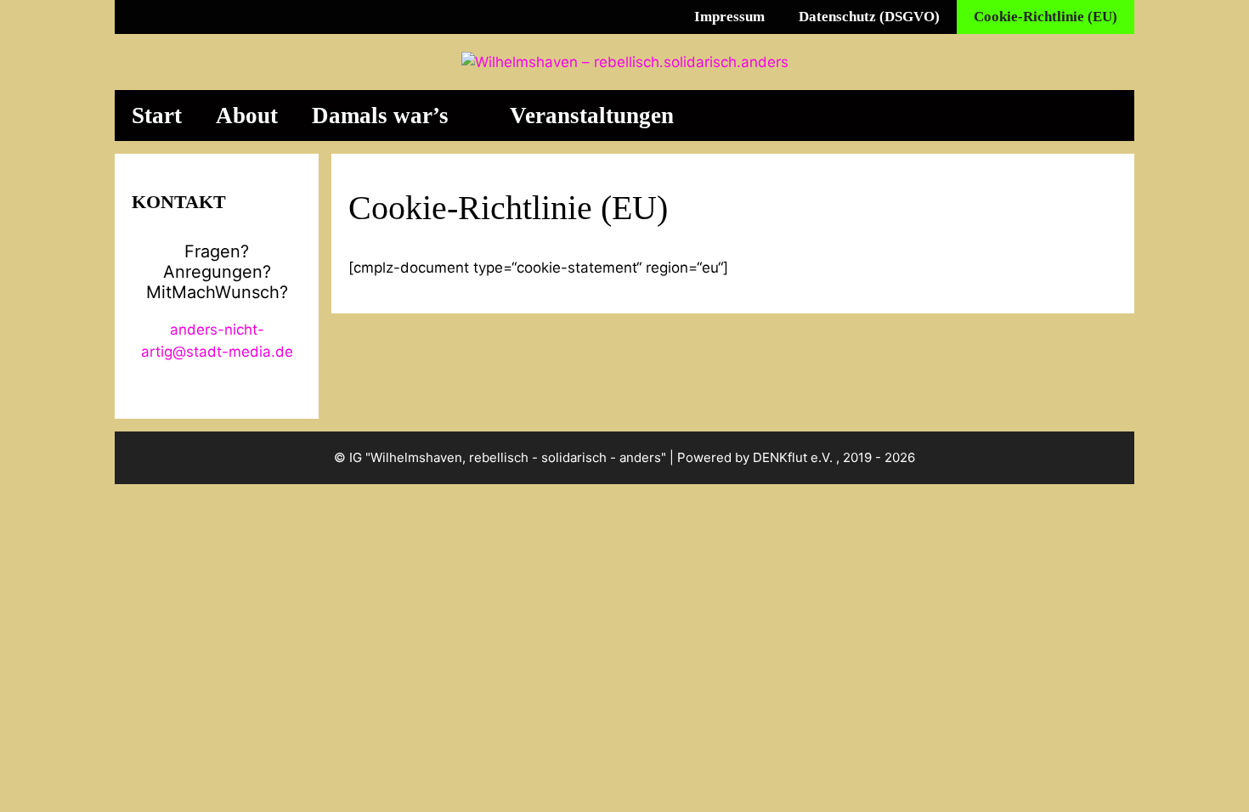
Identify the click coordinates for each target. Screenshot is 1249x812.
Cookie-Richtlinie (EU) (1045, 16)
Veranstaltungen (592, 115)
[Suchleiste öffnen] (1102, 115)
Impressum (729, 16)
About (247, 115)
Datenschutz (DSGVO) (869, 16)
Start (157, 115)
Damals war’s (380, 115)
